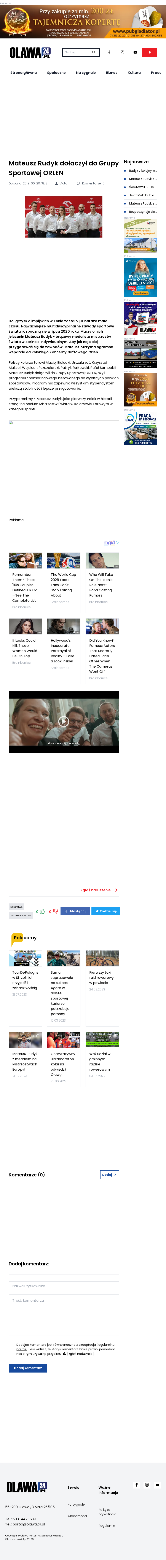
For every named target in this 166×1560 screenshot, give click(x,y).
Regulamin (107, 1525)
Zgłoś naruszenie (96, 890)
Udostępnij (77, 911)
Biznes (111, 72)
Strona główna (23, 72)
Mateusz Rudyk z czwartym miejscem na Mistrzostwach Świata (142, 203)
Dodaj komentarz (28, 1368)
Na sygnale (86, 72)
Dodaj (107, 1175)
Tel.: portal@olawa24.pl (25, 1524)
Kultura (134, 72)
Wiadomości (77, 1516)
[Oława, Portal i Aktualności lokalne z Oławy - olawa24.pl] (30, 52)
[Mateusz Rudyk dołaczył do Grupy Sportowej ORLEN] (64, 216)
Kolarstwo (16, 907)
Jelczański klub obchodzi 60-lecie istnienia (142, 195)
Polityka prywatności (108, 1512)
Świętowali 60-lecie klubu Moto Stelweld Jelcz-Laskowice (142, 187)
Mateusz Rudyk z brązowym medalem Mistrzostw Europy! (142, 179)
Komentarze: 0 (92, 183)
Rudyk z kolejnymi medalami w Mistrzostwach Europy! (142, 170)
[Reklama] (83, 21)
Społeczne (56, 72)
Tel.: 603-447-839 (20, 1519)
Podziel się (108, 911)
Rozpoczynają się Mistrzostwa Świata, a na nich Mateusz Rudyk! (142, 211)
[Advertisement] (83, 117)
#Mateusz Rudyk (20, 915)
